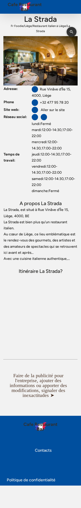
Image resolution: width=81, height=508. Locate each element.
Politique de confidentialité (31, 479)
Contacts (43, 450)
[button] (40, 385)
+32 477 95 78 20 (54, 102)
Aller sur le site (52, 110)
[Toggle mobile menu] (72, 7)
